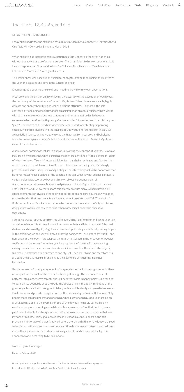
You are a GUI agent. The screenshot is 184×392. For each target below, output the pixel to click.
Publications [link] (123, 5)
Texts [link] (138, 5)
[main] (64, 193)
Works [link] (89, 5)
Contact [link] (168, 5)
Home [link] (76, 5)
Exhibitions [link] (104, 5)
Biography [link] (152, 5)
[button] (179, 5)
